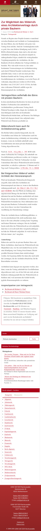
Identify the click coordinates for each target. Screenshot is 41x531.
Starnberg (16, 309)
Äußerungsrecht (9, 405)
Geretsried (7, 309)
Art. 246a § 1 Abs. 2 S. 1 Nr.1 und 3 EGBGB (19, 189)
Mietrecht (7, 440)
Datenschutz (20, 524)
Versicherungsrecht (10, 458)
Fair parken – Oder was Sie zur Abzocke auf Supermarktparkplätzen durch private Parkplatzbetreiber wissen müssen (18, 368)
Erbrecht (7, 411)
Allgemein (8, 399)
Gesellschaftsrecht (10, 417)
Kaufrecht (8, 434)
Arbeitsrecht (8, 402)
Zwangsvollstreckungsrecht (13, 478)
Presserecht (8, 443)
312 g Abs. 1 (18, 152)
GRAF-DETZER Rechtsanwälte (25, 529)
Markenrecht (8, 437)
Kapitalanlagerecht (10, 431)
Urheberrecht (9, 455)
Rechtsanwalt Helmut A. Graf (15, 289)
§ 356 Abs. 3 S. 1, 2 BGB (30, 168)
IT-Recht (7, 429)
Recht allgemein (10, 449)
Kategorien (8, 395)
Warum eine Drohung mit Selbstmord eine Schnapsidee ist (17, 378)
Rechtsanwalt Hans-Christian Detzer (17, 292)
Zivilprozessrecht (10, 475)
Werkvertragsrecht (10, 469)
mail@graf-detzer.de (22, 500)
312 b (10, 152)
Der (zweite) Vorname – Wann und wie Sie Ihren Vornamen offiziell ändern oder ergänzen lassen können (19, 356)
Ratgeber (7, 446)
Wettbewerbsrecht (10, 472)
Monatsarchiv (18, 395)
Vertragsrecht (12, 34)
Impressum (20, 522)
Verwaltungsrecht (10, 464)
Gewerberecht (9, 420)
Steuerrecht (8, 452)
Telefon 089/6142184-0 (20, 513)
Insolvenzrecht (9, 426)
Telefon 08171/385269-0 (20, 496)
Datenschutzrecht (10, 408)
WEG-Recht (8, 467)
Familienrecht (9, 414)
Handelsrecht (9, 423)
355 (25, 152)
